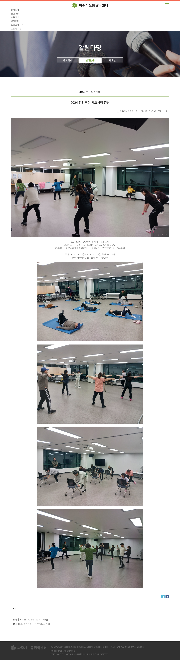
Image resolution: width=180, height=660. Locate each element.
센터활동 (90, 60)
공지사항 (67, 60)
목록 (14, 608)
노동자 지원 (16, 28)
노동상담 (15, 17)
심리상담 (15, 21)
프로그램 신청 (17, 24)
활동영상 (95, 91)
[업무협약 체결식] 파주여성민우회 (33, 623)
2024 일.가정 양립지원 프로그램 (32, 619)
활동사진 (83, 91)
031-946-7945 (123, 647)
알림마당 (15, 13)
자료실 (112, 60)
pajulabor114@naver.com (62, 650)
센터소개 (15, 9)
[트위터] (163, 596)
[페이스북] (167, 596)
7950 (133, 647)
